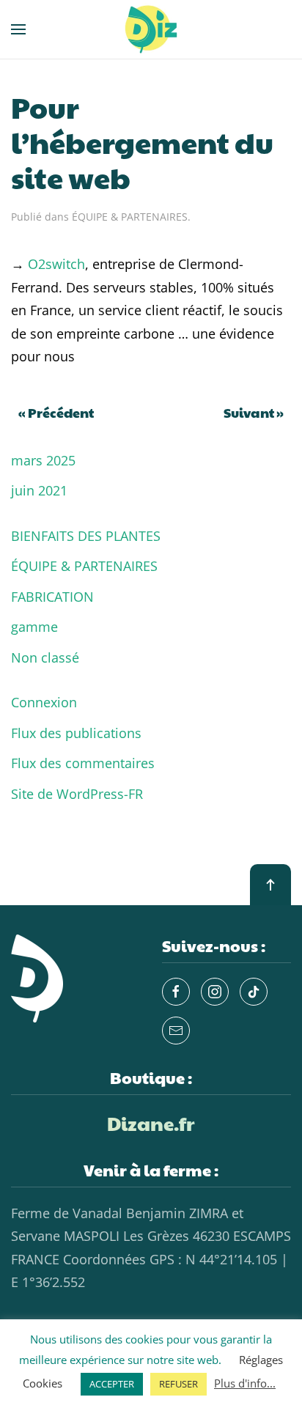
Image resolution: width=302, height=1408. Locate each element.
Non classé (45, 657)
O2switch (56, 264)
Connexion (44, 702)
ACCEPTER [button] (111, 1383)
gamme (34, 626)
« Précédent (56, 412)
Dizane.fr (151, 1123)
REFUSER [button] (178, 1383)
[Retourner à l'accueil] (151, 29)
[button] (18, 29)
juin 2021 (39, 490)
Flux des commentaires (83, 763)
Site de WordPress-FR (77, 794)
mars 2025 (43, 460)
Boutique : (151, 1077)
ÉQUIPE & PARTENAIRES (130, 217)
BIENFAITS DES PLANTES (86, 536)
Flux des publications (76, 733)
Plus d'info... (245, 1383)
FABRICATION (52, 596)
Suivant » (254, 412)
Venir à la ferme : (151, 1170)
